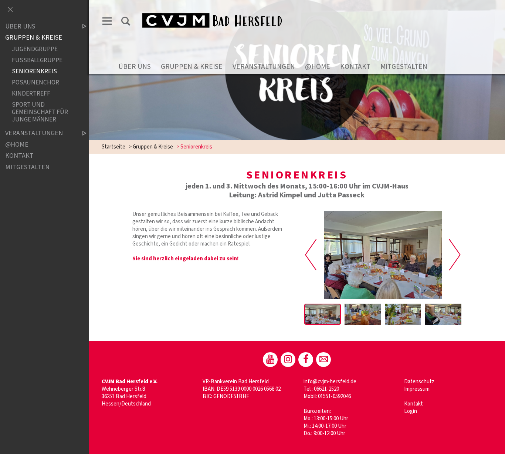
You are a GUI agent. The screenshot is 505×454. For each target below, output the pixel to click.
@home (317, 66)
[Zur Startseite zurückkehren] (216, 13)
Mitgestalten (403, 66)
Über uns (134, 66)
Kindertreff (31, 93)
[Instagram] (288, 359)
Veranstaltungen (264, 66)
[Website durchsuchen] (125, 21)
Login (410, 411)
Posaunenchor (35, 82)
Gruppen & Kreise (192, 66)
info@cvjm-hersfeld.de (330, 381)
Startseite (113, 147)
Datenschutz (419, 381)
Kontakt (355, 66)
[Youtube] (270, 359)
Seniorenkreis (34, 71)
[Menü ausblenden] (10, 10)
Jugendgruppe (35, 49)
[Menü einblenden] (107, 21)
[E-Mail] (323, 359)
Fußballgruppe (37, 60)
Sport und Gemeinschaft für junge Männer (40, 112)
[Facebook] (305, 359)
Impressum (417, 389)
